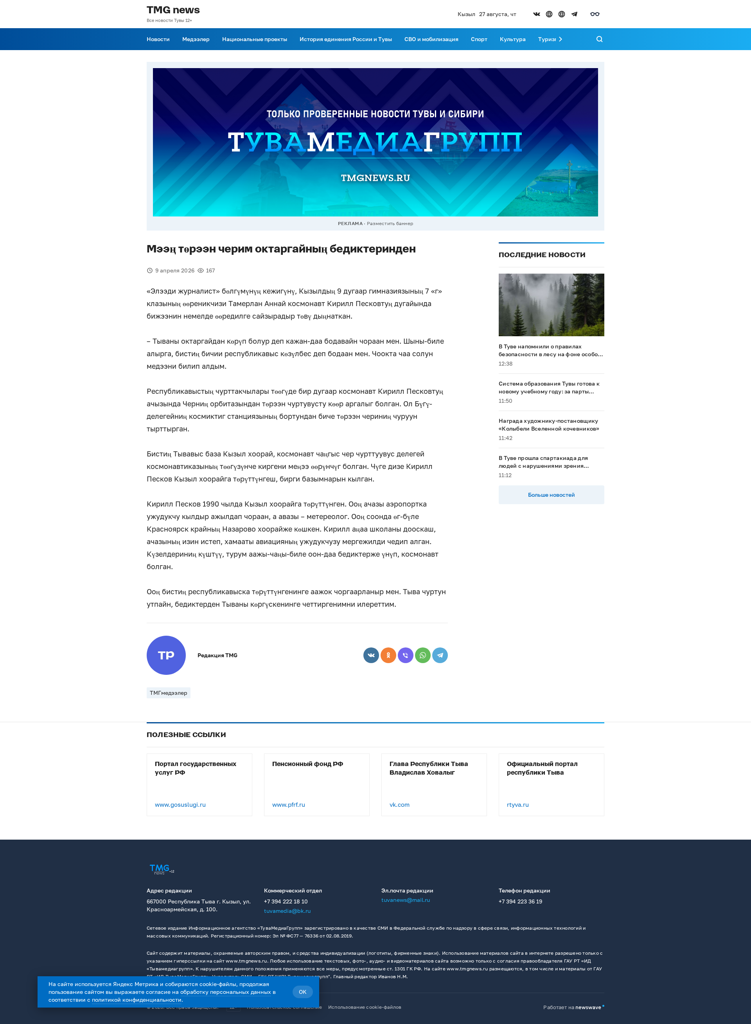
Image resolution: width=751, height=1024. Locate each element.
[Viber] (405, 655)
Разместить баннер (390, 223)
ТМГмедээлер (168, 692)
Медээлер (196, 39)
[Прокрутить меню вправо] (560, 39)
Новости (158, 39)
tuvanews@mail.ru (405, 899)
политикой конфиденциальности (136, 999)
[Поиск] (599, 39)
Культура (513, 39)
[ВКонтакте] (371, 655)
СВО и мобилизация (431, 39)
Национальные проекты (254, 39)
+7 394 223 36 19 (520, 901)
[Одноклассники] (388, 655)
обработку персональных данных (225, 991)
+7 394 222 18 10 (286, 901)
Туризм (548, 39)
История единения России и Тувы (346, 39)
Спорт (479, 39)
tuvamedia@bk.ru (287, 910)
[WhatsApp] (423, 655)
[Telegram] (440, 655)
